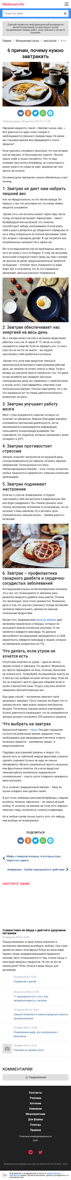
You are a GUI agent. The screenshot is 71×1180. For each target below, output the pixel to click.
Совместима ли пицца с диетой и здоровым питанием (34, 931)
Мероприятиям (35, 1114)
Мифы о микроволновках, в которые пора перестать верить (34, 858)
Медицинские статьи (27, 40)
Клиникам (35, 1108)
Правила (35, 1130)
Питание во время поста (29, 1050)
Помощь (35, 1124)
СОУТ (35, 1140)
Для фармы (35, 1119)
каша (34, 729)
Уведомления (37, 1077)
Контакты (35, 1092)
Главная (6, 40)
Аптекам (35, 1103)
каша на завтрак (46, 619)
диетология (50, 40)
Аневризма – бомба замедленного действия (35, 869)
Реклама (35, 1098)
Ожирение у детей (25, 981)
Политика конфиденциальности (35, 1136)
